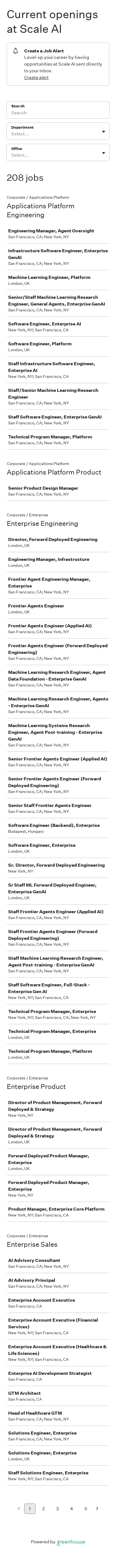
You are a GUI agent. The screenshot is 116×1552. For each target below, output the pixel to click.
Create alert (36, 77)
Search (17, 106)
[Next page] (97, 1509)
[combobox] (11, 134)
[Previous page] (19, 1509)
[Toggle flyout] (103, 131)
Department (22, 127)
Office (16, 148)
